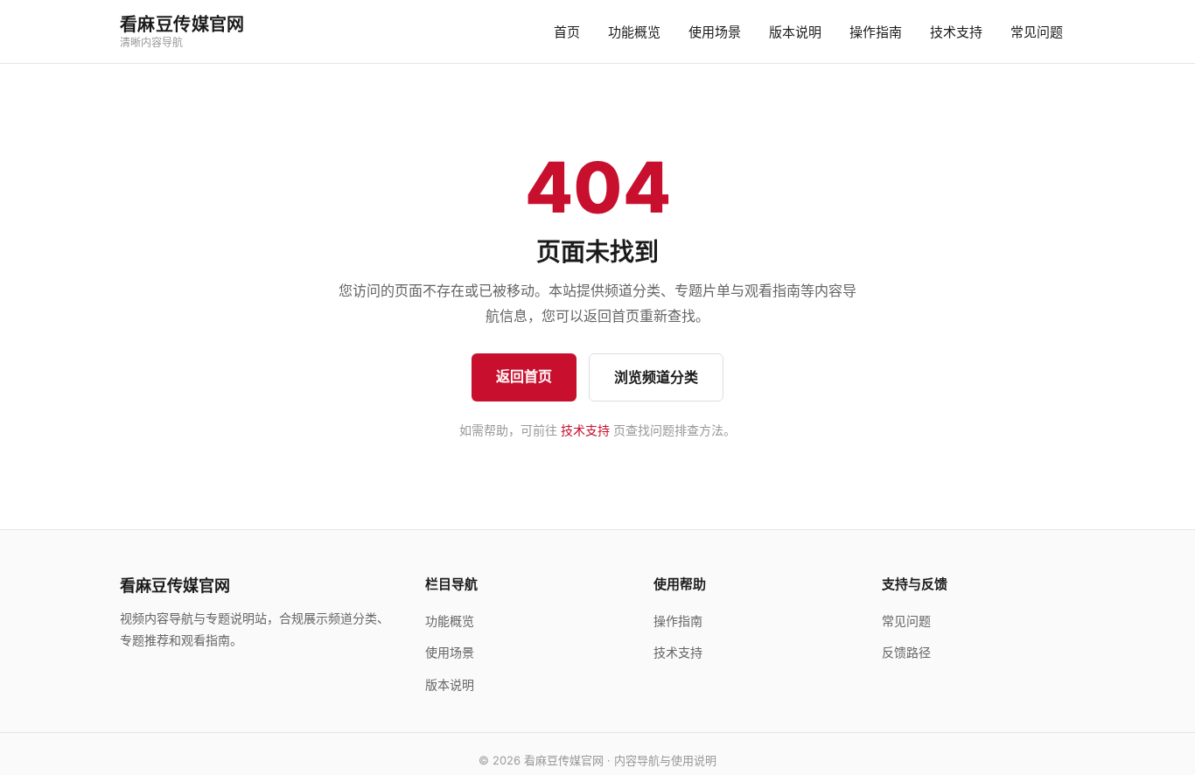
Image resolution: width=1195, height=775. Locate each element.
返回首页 (524, 376)
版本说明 (795, 32)
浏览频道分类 (656, 377)
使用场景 (714, 32)
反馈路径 (906, 652)
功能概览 (634, 32)
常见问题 (1036, 32)
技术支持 (956, 32)
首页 (567, 32)
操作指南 (875, 32)
